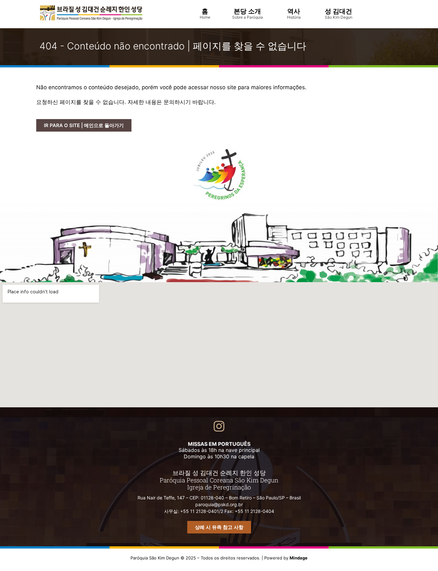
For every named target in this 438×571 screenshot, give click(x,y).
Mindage (298, 557)
